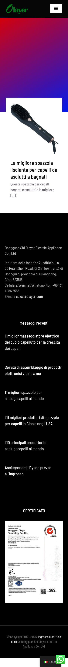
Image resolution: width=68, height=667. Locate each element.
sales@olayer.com (29, 296)
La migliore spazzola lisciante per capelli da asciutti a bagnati (33, 170)
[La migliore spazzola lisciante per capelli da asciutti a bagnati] (34, 126)
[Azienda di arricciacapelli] (17, 5)
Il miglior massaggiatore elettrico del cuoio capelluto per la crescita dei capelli (32, 342)
